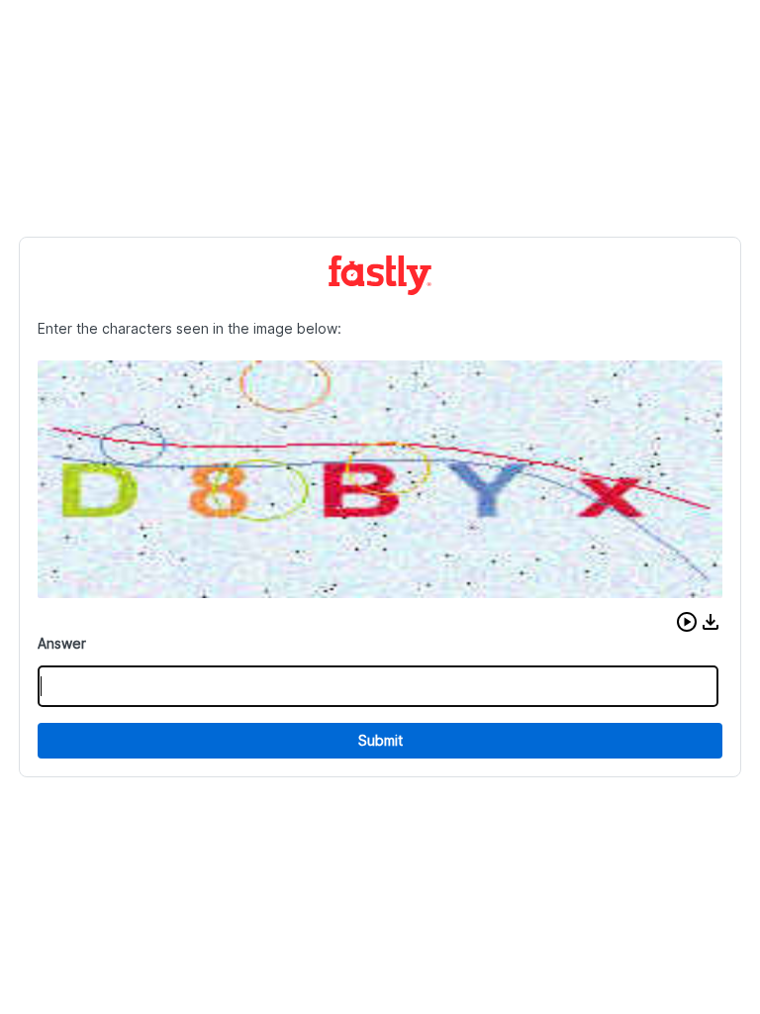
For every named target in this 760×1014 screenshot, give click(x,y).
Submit (380, 740)
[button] (687, 622)
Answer (62, 643)
